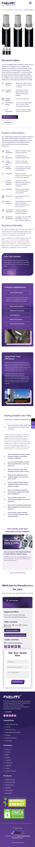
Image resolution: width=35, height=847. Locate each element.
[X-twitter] (19, 646)
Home (3, 9)
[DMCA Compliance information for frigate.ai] (17, 834)
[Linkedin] (5, 646)
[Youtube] (15, 646)
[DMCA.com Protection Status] (14, 818)
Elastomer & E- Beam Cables (14, 9)
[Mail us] (33, 423)
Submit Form (17, 681)
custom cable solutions (12, 240)
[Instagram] (12, 646)
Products (7, 776)
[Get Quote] (33, 427)
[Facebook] (9, 646)
